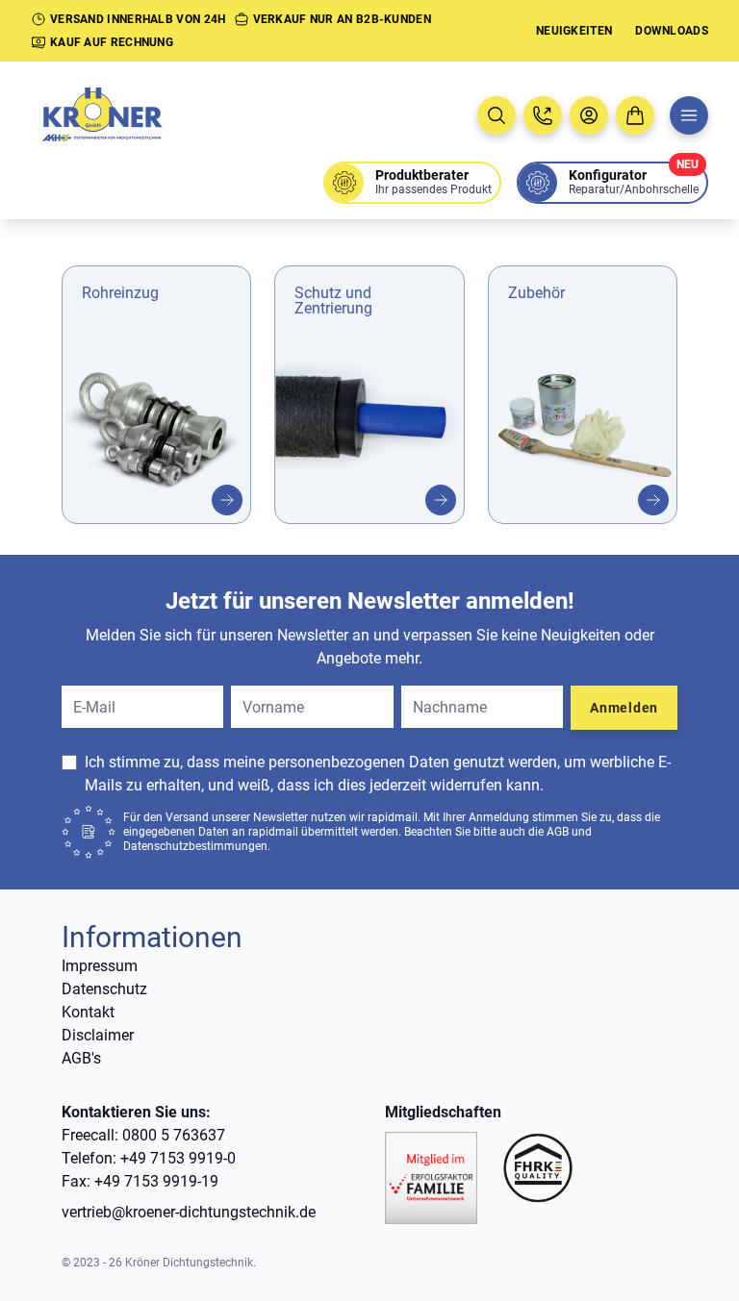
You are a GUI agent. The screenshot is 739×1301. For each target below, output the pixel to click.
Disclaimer (98, 1035)
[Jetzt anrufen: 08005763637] (542, 115)
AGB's (81, 1058)
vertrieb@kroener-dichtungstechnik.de (189, 1212)
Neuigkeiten (574, 31)
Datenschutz (104, 989)
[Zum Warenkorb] (635, 115)
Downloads (671, 31)
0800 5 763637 (173, 1135)
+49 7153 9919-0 (178, 1158)
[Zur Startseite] (123, 115)
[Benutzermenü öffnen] (589, 115)
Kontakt (88, 1012)
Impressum (100, 966)
